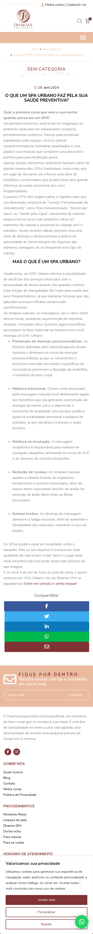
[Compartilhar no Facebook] (46, 606)
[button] (81, 922)
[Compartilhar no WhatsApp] (47, 637)
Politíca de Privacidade (19, 794)
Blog (6, 778)
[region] (46, 895)
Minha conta (12, 789)
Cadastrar (76, 695)
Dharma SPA (12, 825)
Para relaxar (12, 837)
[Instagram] (16, 751)
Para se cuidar (13, 842)
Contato (9, 783)
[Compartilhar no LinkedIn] (47, 627)
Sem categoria (51, 49)
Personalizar (46, 912)
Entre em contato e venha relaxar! (50, 583)
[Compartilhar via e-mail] (47, 647)
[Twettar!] (47, 616)
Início (35, 49)
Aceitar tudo (46, 900)
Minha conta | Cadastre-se (65, 4)
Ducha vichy (12, 831)
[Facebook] (8, 751)
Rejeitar (46, 924)
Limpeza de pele (15, 820)
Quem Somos (13, 772)
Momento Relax (15, 814)
